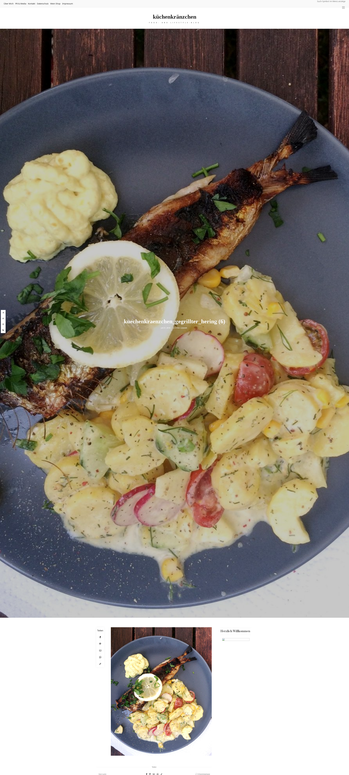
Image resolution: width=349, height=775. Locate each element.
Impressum (67, 3)
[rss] (3, 330)
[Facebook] (100, 637)
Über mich (8, 3)
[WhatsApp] (100, 657)
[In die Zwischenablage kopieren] (100, 663)
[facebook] (3, 313)
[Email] (100, 650)
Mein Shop (55, 3)
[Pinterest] (100, 643)
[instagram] (3, 324)
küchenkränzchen (174, 17)
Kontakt (31, 3)
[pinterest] (3, 319)
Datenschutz (43, 3)
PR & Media (20, 3)
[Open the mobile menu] (343, 7)
